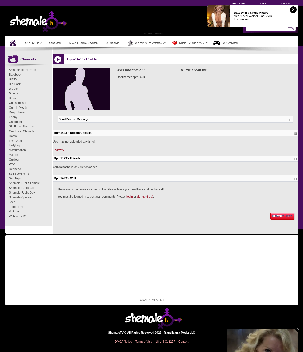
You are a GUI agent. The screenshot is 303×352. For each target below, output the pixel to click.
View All (60, 150)
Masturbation (17, 150)
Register (238, 3)
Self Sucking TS (19, 173)
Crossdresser (17, 103)
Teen (12, 202)
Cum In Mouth (18, 107)
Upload (286, 3)
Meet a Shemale (193, 43)
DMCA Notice (123, 341)
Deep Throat (17, 112)
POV (12, 164)
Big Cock (15, 84)
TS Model (112, 43)
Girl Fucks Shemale (21, 126)
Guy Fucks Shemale (22, 131)
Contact (183, 341)
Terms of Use (143, 341)
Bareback (15, 74)
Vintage (14, 211)
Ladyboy (14, 145)
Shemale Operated (21, 197)
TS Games (229, 43)
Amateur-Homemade (22, 70)
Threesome (16, 206)
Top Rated (32, 43)
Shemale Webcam (150, 43)
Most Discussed (83, 43)
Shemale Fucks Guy (22, 192)
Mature (13, 155)
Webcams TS (17, 216)
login (129, 196)
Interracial (15, 140)
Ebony (13, 117)
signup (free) (145, 196)
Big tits (13, 88)
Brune (13, 98)
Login (262, 3)
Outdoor (14, 159)
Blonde (13, 93)
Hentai (13, 136)
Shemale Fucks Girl (21, 188)
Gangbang (16, 121)
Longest (55, 43)
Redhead (15, 169)
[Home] (13, 42)
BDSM (13, 79)
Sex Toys (15, 178)
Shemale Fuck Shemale (24, 183)
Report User (282, 216)
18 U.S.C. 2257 (165, 341)
